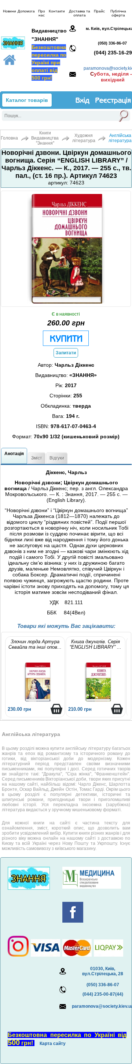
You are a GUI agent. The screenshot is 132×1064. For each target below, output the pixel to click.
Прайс (99, 11)
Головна (9, 138)
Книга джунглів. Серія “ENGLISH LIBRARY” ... (95, 644)
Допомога (26, 11)
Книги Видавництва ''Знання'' (45, 138)
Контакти (57, 11)
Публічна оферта (118, 13)
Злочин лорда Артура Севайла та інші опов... (35, 644)
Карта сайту (53, 1043)
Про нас (41, 13)
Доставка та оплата (79, 13)
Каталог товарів (27, 100)
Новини (9, 11)
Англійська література (120, 138)
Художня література (83, 138)
